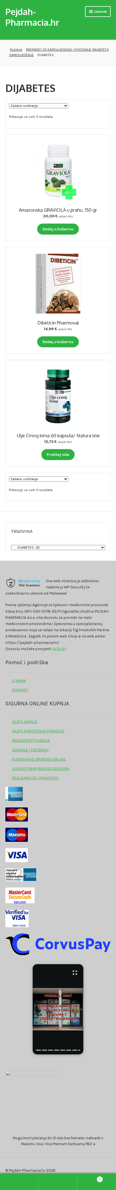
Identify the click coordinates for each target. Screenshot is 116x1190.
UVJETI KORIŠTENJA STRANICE (38, 731)
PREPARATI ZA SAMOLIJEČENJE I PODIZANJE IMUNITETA (67, 50)
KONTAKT (20, 690)
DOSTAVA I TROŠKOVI (30, 750)
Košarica (89, 1177)
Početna (16, 50)
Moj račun (19, 1182)
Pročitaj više (58, 454)
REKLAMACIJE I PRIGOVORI (35, 778)
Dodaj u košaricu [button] (58, 229)
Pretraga (58, 1182)
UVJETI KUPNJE (24, 721)
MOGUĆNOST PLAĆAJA (31, 740)
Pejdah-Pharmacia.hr (32, 16)
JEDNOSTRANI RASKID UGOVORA (40, 768)
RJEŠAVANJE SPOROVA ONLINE (39, 759)
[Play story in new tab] (58, 1009)
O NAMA (19, 680)
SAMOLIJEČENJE (21, 55)
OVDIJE (58, 648)
